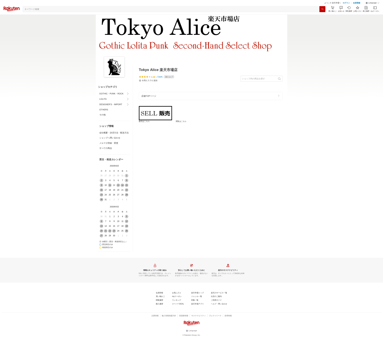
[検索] (322, 9)
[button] (372, 3)
